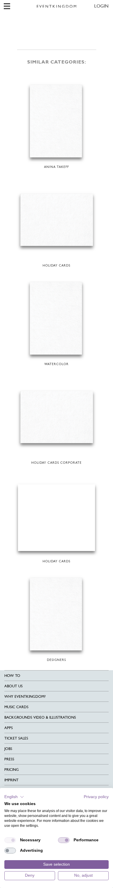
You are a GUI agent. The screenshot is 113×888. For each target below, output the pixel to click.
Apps (8, 728)
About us (13, 686)
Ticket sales (16, 738)
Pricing (11, 769)
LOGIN (101, 6)
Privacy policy (96, 797)
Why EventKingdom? (24, 696)
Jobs (8, 748)
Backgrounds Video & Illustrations (40, 717)
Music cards (16, 707)
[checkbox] (10, 840)
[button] (14, 796)
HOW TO (12, 675)
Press (9, 759)
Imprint (11, 780)
